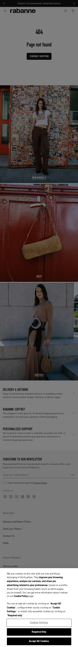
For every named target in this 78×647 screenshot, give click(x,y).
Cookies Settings (39, 622)
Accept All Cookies (39, 641)
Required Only (39, 632)
